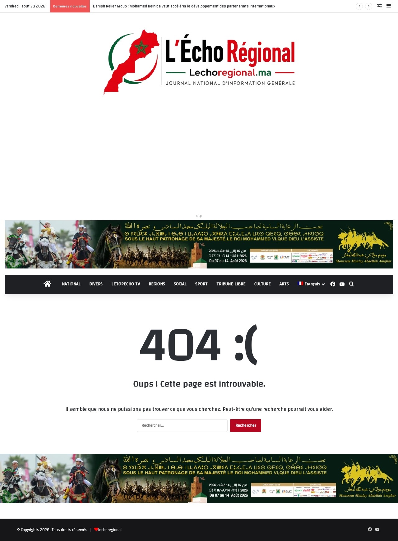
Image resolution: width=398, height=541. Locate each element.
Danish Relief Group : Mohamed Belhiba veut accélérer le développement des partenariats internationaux (184, 6)
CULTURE (262, 284)
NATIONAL (71, 284)
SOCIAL (180, 284)
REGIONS (157, 284)
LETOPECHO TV (125, 284)
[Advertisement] (199, 156)
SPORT (201, 284)
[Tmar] (199, 244)
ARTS (284, 284)
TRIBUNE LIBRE (231, 284)
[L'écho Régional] (199, 63)
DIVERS (96, 284)
